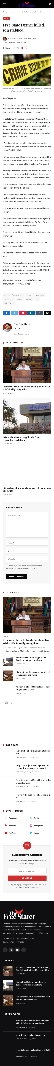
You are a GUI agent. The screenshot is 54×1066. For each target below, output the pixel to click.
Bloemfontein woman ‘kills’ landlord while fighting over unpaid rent (32, 1022)
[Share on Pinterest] (22, 48)
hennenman (9, 299)
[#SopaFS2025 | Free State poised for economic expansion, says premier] (8, 769)
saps (37, 299)
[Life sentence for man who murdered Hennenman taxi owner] (27, 466)
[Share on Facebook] (14, 48)
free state (40, 295)
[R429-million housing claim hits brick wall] (8, 754)
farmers (29, 295)
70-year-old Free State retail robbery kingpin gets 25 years (33, 688)
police (28, 299)
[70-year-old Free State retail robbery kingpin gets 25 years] (8, 690)
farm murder (17, 295)
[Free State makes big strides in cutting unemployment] (8, 784)
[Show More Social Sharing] (27, 48)
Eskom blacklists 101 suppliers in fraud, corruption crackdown (22, 438)
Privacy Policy (24, 887)
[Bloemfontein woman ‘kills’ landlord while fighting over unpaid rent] (8, 1024)
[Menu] (4, 4)
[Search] (50, 4)
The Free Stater (16, 39)
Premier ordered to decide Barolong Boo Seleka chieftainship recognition (26, 388)
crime (6, 295)
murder (20, 299)
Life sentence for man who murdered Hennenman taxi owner (33, 673)
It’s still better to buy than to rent (30, 1035)
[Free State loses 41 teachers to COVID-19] (8, 1053)
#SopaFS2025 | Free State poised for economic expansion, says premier (32, 766)
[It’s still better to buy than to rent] (8, 1039)
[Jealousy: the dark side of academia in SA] (8, 798)
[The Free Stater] (27, 4)
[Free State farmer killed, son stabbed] (27, 70)
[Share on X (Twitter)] (18, 48)
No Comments (10, 42)
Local (6, 19)
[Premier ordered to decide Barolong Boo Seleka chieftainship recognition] (27, 365)
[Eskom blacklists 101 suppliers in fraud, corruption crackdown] (27, 416)
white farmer (9, 303)
